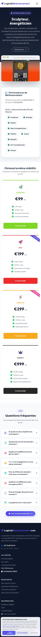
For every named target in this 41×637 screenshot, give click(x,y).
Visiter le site (19, 49)
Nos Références (7, 568)
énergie (29, 117)
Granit (26, 134)
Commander (20, 226)
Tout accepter (10, 632)
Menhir (13, 123)
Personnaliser (23, 633)
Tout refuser (34, 632)
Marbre (13, 134)
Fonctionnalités (7, 559)
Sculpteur (14, 117)
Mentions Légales (7, 604)
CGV (3, 608)
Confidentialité (6, 611)
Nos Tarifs (5, 562)
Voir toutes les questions (20, 513)
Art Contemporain (17, 145)
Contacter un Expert (8, 589)
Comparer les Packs (8, 565)
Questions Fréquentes (9, 586)
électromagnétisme (18, 128)
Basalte (13, 139)
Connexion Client (10, 571)
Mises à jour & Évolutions (10, 593)
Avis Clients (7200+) (8, 583)
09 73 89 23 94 (9, 545)
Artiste (13, 150)
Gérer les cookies (9, 614)
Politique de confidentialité (10, 626)
